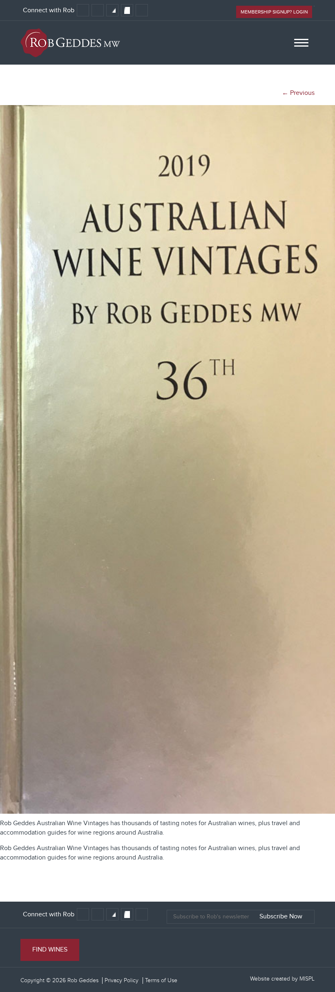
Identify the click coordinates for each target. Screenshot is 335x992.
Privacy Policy (121, 980)
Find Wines (49, 950)
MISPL (307, 979)
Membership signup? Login (274, 12)
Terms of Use (161, 980)
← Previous (298, 93)
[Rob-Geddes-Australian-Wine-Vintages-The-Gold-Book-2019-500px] (167, 812)
